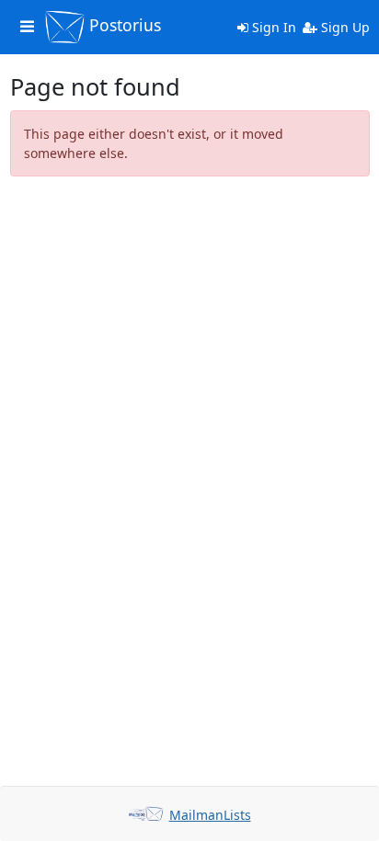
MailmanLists (210, 815)
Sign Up (343, 27)
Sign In (272, 27)
